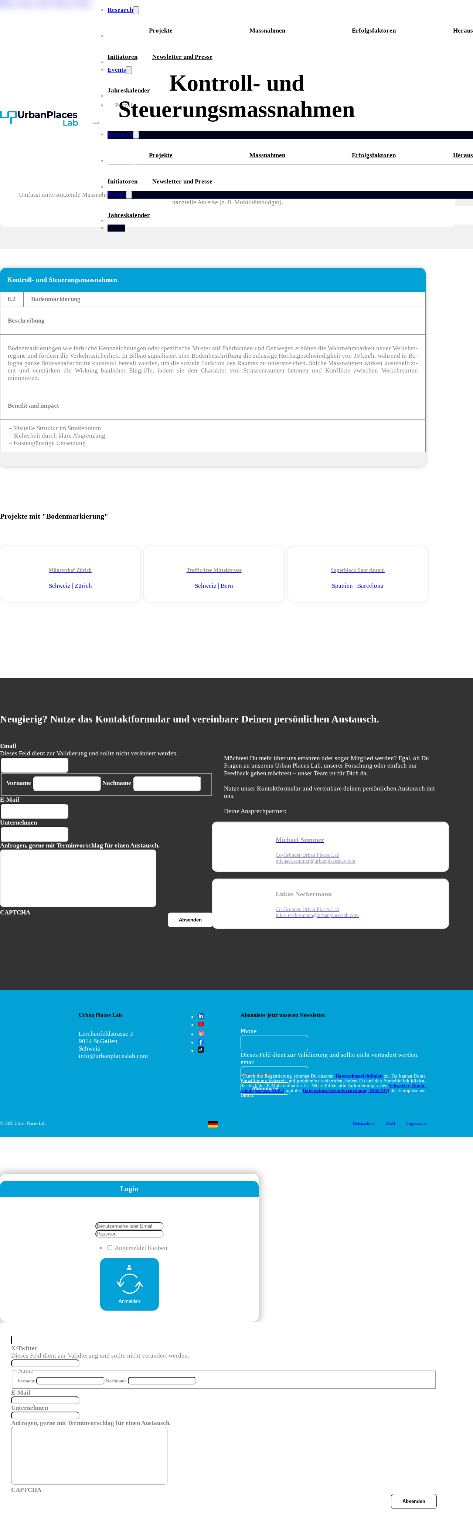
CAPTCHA (26, 1489)
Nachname (116, 782)
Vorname (18, 782)
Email (8, 745)
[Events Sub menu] (129, 195)
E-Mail (9, 799)
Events (117, 194)
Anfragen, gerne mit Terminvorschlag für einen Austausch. (80, 845)
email (248, 1062)
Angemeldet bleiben (141, 1247)
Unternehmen (18, 822)
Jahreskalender (129, 215)
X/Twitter (24, 1348)
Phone (249, 1031)
